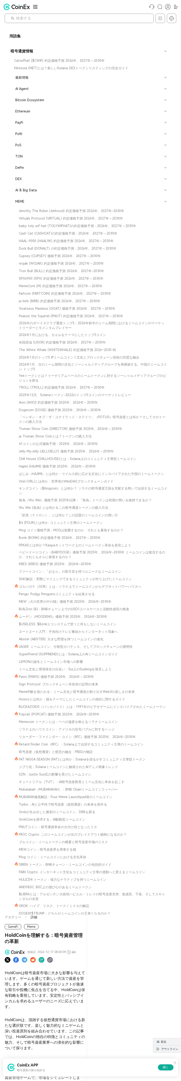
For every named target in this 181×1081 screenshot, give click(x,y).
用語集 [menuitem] (15, 36)
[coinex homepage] (17, 7)
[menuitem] (88, 60)
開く (166, 1067)
